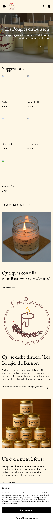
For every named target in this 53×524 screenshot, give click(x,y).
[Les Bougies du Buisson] (11, 6)
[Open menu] (4, 6)
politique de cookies (9, 503)
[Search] (43, 6)
